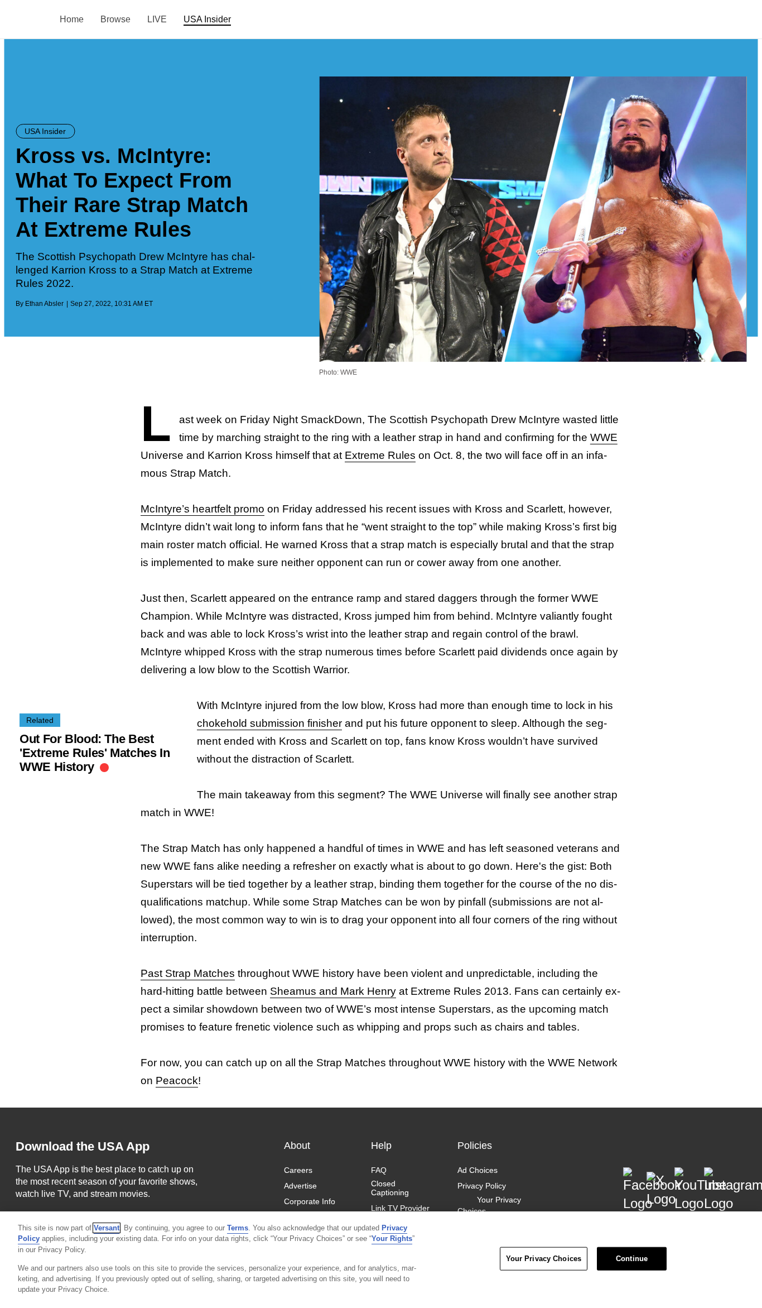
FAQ (379, 1170)
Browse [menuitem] (115, 19)
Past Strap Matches (188, 973)
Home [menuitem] (72, 19)
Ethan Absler (44, 304)
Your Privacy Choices (489, 1205)
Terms (237, 1228)
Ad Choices (477, 1170)
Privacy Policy (481, 1185)
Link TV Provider (400, 1208)
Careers (298, 1170)
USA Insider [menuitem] (207, 19)
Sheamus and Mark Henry (333, 991)
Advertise (300, 1185)
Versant (106, 1228)
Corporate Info (309, 1201)
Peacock (177, 1080)
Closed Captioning (390, 1188)
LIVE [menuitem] (157, 19)
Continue (632, 1258)
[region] (381, 1259)
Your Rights (392, 1238)
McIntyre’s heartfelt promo (202, 509)
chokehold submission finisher (269, 723)
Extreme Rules (380, 455)
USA (30, 20)
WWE (604, 437)
